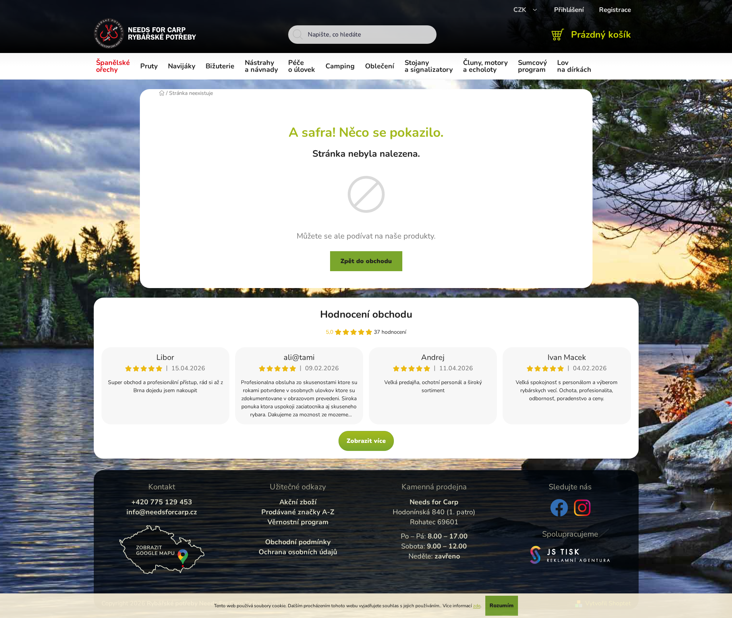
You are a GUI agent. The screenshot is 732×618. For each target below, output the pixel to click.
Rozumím (502, 605)
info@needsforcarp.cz (161, 512)
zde (476, 606)
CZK (520, 9)
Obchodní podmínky (297, 542)
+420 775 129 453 (161, 502)
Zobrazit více (366, 441)
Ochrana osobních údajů (298, 552)
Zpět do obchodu (366, 261)
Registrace (615, 9)
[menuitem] (114, 66)
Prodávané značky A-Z (297, 512)
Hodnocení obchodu (366, 314)
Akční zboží (298, 502)
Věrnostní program (298, 522)
